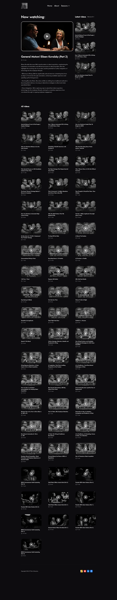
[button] (65, 6)
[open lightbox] (47, 36)
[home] (33, 6)
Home (49, 6)
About (56, 6)
